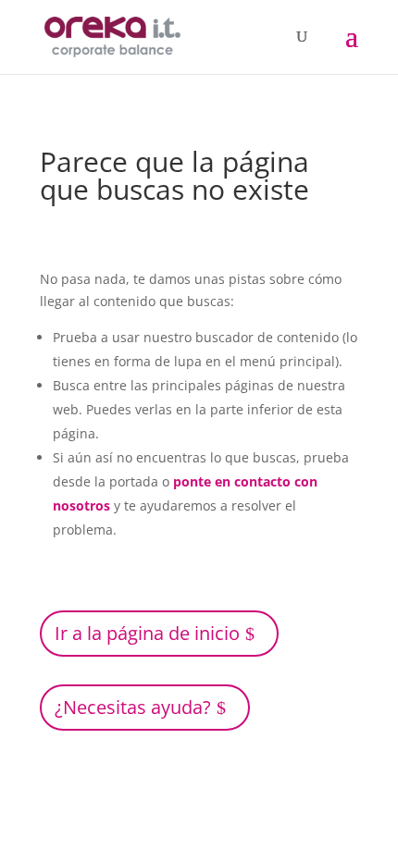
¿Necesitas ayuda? (133, 707)
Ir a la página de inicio (147, 633)
